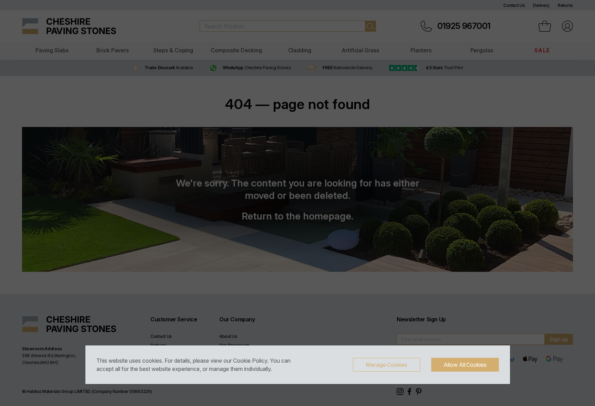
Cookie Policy (250, 360)
